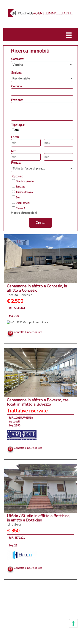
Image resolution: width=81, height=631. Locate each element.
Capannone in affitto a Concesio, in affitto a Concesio (37, 290)
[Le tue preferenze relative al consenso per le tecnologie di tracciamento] (73, 623)
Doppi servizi (23, 203)
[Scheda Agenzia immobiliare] (27, 322)
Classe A (20, 208)
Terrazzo (20, 187)
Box (18, 197)
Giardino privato (24, 181)
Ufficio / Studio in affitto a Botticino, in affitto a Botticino (38, 520)
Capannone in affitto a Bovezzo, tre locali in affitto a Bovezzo (37, 402)
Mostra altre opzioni (24, 213)
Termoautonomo (24, 192)
